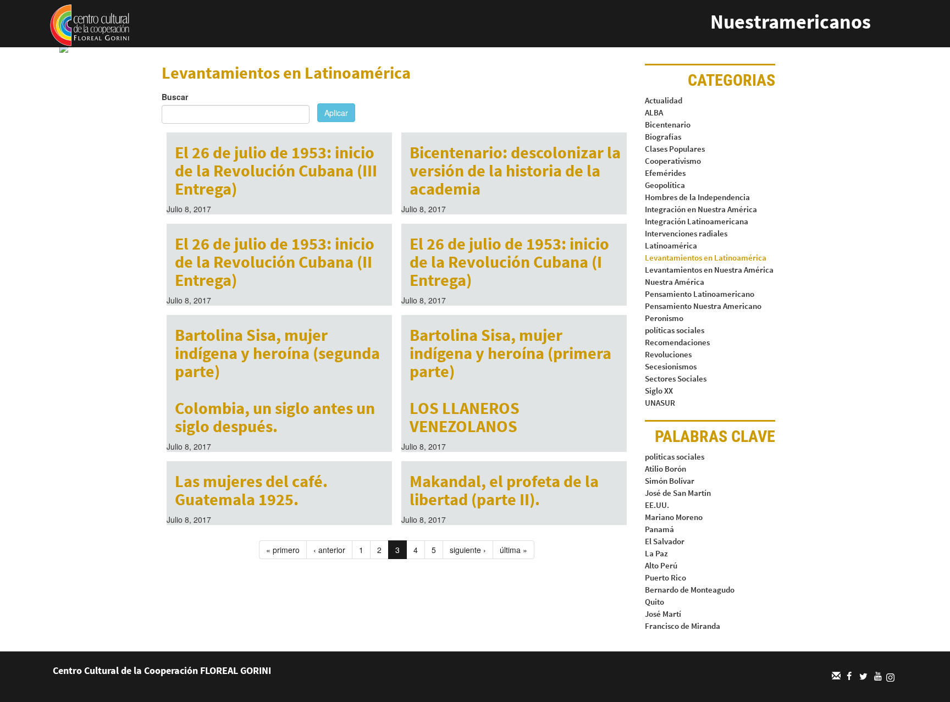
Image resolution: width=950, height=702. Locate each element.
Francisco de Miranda (682, 626)
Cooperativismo (673, 161)
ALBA (654, 112)
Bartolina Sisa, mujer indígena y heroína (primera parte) (510, 353)
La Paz (656, 553)
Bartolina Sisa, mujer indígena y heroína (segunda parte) (277, 353)
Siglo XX (659, 390)
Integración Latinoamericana (696, 221)
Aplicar (336, 112)
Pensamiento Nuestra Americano (703, 306)
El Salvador (664, 541)
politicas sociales (674, 456)
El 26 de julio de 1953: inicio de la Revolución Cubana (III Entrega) (276, 170)
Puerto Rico (665, 577)
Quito (654, 601)
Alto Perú (661, 565)
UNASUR (660, 402)
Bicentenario (668, 124)
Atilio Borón (665, 468)
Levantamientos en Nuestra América (709, 269)
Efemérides (665, 173)
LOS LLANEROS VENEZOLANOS (465, 416)
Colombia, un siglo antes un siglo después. (275, 416)
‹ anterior (329, 549)
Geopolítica (665, 185)
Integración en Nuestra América (701, 209)
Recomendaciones (677, 342)
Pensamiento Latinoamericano (699, 294)
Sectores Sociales (675, 378)
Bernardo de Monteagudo (689, 589)
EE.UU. (657, 505)
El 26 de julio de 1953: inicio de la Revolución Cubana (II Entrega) (274, 261)
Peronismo (664, 318)
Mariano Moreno (674, 517)
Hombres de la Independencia (697, 197)
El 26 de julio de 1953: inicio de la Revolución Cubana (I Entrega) (509, 261)
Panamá (659, 529)
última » (513, 549)
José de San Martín (678, 493)
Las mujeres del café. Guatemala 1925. (251, 490)
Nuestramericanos (790, 21)
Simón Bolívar (669, 481)
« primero (283, 549)
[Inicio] (90, 24)
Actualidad (663, 100)
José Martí (663, 614)
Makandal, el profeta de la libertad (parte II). (504, 490)
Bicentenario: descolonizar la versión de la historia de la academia (515, 170)
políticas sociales (674, 330)
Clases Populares (675, 148)
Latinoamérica (671, 245)
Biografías (663, 136)
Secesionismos (671, 366)
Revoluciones (668, 354)
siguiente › (468, 549)
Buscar (175, 96)
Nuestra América (674, 282)
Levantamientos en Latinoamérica (705, 257)
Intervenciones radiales (686, 233)
